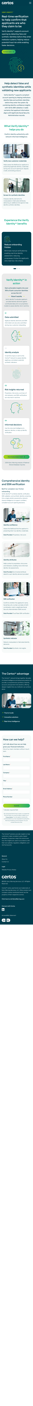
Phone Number (7, 796)
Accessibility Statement (9, 915)
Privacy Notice (9, 817)
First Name (7, 756)
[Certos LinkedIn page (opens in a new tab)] (3, 909)
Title (5, 780)
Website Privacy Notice (9, 869)
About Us (4, 859)
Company (6, 772)
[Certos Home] (8, 3)
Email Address (8, 788)
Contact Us (5, 861)
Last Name (6, 764)
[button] (30, 2)
